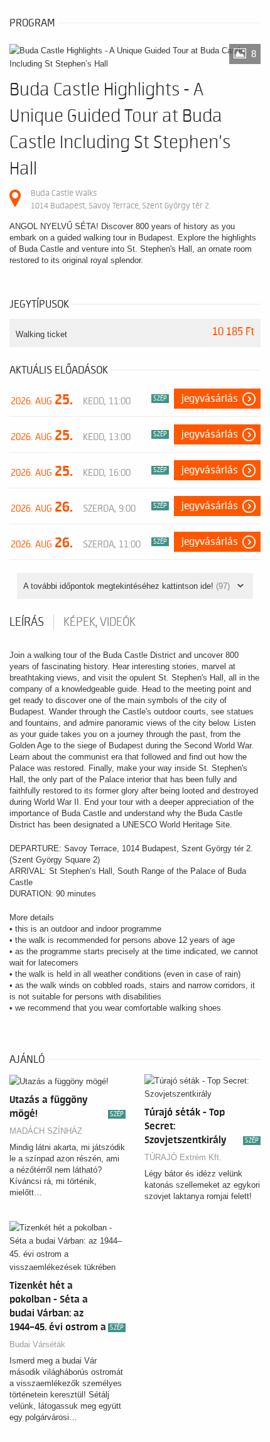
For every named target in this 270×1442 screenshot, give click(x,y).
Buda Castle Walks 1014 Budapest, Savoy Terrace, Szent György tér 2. (120, 199)
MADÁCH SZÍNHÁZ (45, 1131)
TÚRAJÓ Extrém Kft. (183, 1157)
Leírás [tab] (26, 622)
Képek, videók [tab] (99, 622)
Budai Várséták (37, 1344)
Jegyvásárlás (209, 398)
